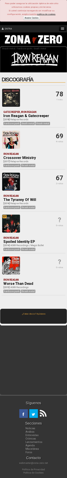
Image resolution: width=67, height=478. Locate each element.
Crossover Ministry (19, 158)
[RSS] (42, 413)
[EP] (11, 232)
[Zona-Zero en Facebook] (23, 413)
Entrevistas (32, 435)
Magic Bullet (37, 245)
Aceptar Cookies (32, 18)
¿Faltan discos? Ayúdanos (34, 314)
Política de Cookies (33, 472)
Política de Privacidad (33, 469)
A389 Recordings (19, 245)
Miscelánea (32, 448)
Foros (29, 452)
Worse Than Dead (18, 284)
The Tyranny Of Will (19, 200)
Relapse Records (19, 119)
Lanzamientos (34, 442)
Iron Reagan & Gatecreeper (26, 116)
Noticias (30, 428)
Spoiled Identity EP (19, 242)
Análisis (30, 431)
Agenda (30, 445)
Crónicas (31, 438)
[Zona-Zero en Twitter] (33, 413)
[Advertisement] (33, 360)
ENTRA (8, 28)
